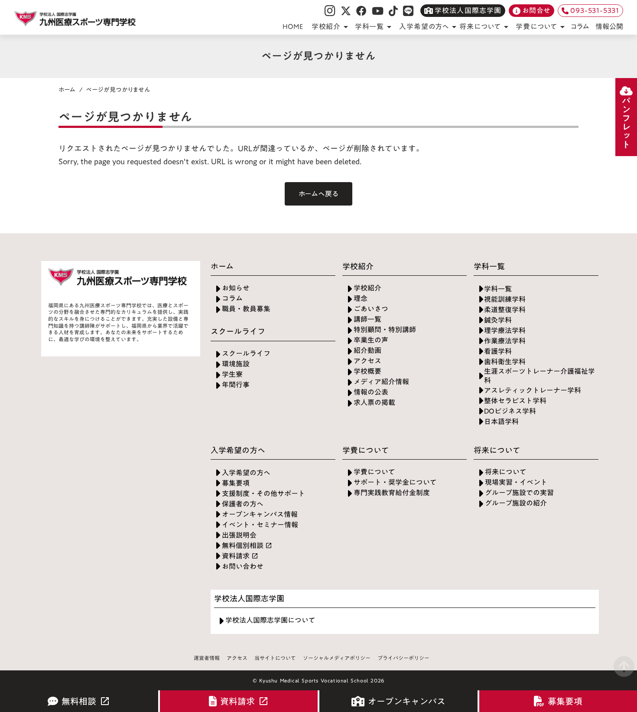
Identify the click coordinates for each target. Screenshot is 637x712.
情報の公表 (371, 392)
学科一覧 (498, 289)
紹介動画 (367, 350)
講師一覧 (367, 319)
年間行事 (236, 384)
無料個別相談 (242, 545)
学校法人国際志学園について (270, 620)
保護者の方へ (242, 504)
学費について (374, 472)
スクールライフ (246, 353)
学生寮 (232, 374)
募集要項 (236, 483)
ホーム (67, 90)
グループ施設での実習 (519, 492)
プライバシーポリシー (403, 658)
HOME (293, 26)
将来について (505, 472)
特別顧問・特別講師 (385, 329)
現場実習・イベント (516, 482)
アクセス (367, 361)
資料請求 (236, 556)
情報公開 (609, 26)
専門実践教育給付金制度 (392, 492)
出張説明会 (239, 535)
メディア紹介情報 (381, 381)
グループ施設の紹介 (516, 503)
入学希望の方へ (246, 472)
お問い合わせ (242, 566)
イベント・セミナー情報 (260, 524)
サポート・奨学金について (395, 482)
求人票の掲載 (374, 402)
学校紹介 (367, 288)
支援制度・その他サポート (263, 493)
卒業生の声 (371, 340)
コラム (580, 27)
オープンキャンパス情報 (260, 514)
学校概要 (367, 371)
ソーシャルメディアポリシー (336, 658)
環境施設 (236, 364)
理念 (360, 298)
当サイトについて (275, 658)
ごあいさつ (371, 309)
